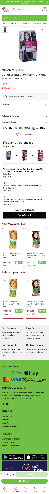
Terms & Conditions (10, 446)
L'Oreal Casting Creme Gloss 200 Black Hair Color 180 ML (22, 187)
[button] (3, 474)
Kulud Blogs (7, 423)
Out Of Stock (25, 215)
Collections (14, 24)
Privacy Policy (8, 442)
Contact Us (7, 416)
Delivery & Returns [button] (10, 116)
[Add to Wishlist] (5, 231)
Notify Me (24, 481)
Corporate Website (10, 426)
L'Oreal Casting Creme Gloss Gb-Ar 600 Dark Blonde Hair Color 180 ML (22, 200)
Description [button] (7, 104)
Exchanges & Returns (11, 439)
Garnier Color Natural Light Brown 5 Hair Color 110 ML (36, 255)
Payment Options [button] (9, 122)
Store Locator (8, 420)
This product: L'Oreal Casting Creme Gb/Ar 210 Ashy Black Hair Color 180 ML (23, 170)
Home (4, 24)
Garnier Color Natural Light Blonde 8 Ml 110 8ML (11, 255)
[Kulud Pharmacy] (5, 9)
